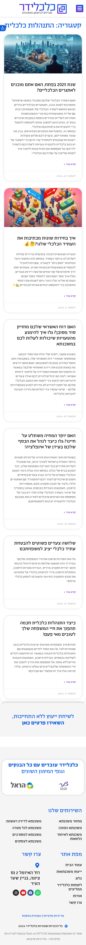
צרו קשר (75, 902)
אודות (77, 896)
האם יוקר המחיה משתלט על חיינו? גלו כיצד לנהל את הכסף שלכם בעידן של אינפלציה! (47, 441)
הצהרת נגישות (31, 915)
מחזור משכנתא (70, 821)
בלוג (78, 878)
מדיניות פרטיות (53, 915)
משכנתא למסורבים (26, 834)
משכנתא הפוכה (70, 828)
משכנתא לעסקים (28, 841)
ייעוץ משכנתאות (69, 871)
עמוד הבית (73, 865)
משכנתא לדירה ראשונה (23, 821)
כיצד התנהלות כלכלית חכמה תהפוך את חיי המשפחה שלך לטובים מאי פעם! (48, 628)
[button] (3, 28)
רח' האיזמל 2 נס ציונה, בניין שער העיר (25, 878)
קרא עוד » (70, 164)
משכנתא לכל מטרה (26, 828)
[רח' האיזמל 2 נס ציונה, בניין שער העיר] (37, 865)
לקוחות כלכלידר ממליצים (69, 887)
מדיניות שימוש (37, 939)
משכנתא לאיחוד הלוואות (69, 836)
